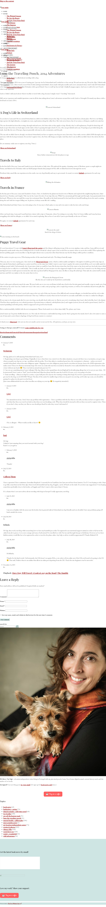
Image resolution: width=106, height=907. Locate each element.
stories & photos (9, 827)
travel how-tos (8, 832)
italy (18, 332)
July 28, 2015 (7, 517)
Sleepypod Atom (42, 262)
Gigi (9, 394)
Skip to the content (7, 1)
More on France (6, 225)
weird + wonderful (10, 834)
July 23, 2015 (7, 468)
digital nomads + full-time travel (14, 811)
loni (5, 435)
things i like (7, 829)
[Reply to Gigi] (7, 388)
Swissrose (7, 350)
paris (37, 332)
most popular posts (10, 823)
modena (33, 332)
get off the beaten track (11, 816)
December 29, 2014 (6, 68)
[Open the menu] (10, 22)
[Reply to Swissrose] (4, 345)
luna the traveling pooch (7, 70)
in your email (25, 785)
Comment (3, 597)
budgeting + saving (10, 809)
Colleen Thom (9, 476)
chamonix (8, 332)
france (14, 332)
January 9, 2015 (8, 343)
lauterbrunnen (25, 332)
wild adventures (9, 836)
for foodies (7, 814)
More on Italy (5, 178)
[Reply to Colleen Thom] (4, 471)
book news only (46, 785)
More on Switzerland (7, 148)
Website (2, 610)
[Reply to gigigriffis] (7, 452)
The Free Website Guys (14, 903)
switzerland (43, 332)
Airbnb (81, 173)
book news (7, 807)
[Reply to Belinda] (4, 519)
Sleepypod (13, 322)
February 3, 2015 (12, 450)
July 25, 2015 (11, 496)
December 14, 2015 (9, 565)
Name (2, 601)
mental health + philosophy (13, 820)
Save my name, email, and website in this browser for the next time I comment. (27, 615)
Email (2, 606)
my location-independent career (14, 825)
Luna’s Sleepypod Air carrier (32, 248)
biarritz (2, 332)
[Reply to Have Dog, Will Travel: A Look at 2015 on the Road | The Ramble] (4, 567)
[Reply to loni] (4, 429)
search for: (3, 624)
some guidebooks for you (34, 328)
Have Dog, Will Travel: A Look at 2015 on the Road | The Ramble (40, 573)
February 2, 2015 (8, 427)
